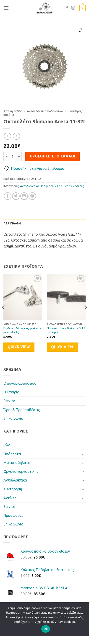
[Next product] (7, 136)
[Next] (85, 316)
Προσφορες (13, 515)
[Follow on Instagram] (73, 8)
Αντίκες (9, 498)
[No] (83, 620)
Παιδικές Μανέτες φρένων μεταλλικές (22, 330)
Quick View (19, 347)
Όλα (6, 445)
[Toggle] (83, 454)
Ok (46, 629)
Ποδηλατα (12, 454)
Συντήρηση (12, 489)
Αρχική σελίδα (13, 111)
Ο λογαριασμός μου (19, 383)
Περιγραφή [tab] (12, 223)
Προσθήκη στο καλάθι (52, 156)
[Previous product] (16, 136)
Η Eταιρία (11, 392)
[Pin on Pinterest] (32, 196)
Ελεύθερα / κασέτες (70, 186)
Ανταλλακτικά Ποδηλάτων (45, 111)
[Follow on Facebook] (67, 8)
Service (9, 401)
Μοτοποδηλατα (16, 463)
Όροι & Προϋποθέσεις (21, 410)
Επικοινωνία (13, 418)
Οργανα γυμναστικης (20, 471)
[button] (6, 7)
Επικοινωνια (13, 524)
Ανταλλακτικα (15, 480)
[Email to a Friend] (24, 196)
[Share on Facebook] (7, 196)
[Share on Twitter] (16, 196)
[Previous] (3, 316)
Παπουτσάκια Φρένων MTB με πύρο (66, 330)
